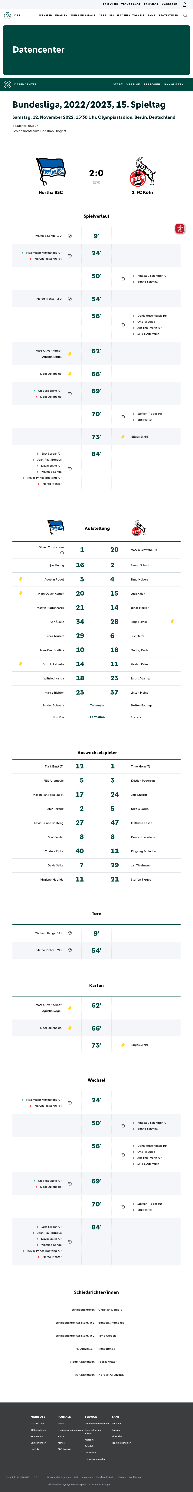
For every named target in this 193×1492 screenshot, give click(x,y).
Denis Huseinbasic (149, 315)
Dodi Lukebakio (51, 373)
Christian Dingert (53, 131)
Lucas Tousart (54, 636)
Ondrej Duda (146, 321)
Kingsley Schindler (150, 275)
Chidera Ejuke (47, 390)
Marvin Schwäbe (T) (144, 549)
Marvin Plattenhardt (48, 258)
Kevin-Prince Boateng (42, 477)
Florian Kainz (139, 664)
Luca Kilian (138, 593)
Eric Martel (144, 419)
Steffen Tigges (147, 413)
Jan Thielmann (147, 327)
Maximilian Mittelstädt (41, 252)
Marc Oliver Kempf (49, 350)
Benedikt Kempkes (111, 1322)
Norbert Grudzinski (111, 1374)
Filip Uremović (54, 780)
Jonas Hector (140, 607)
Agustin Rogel (52, 356)
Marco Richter (46, 298)
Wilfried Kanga (45, 235)
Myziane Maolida (52, 879)
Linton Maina (139, 692)
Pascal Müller (107, 1361)
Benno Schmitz (147, 281)
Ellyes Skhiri (139, 436)
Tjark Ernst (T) (54, 766)
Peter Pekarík (55, 808)
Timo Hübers (139, 579)
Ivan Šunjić (57, 621)
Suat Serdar (49, 453)
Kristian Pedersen (143, 780)
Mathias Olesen (141, 823)
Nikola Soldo (140, 808)
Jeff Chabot (139, 794)
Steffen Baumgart (143, 705)
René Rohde (106, 1348)
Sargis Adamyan (148, 333)
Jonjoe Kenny (54, 565)
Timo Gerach (107, 1335)
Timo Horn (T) (140, 766)
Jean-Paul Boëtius (49, 459)
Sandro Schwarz (53, 705)
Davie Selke (49, 465)
